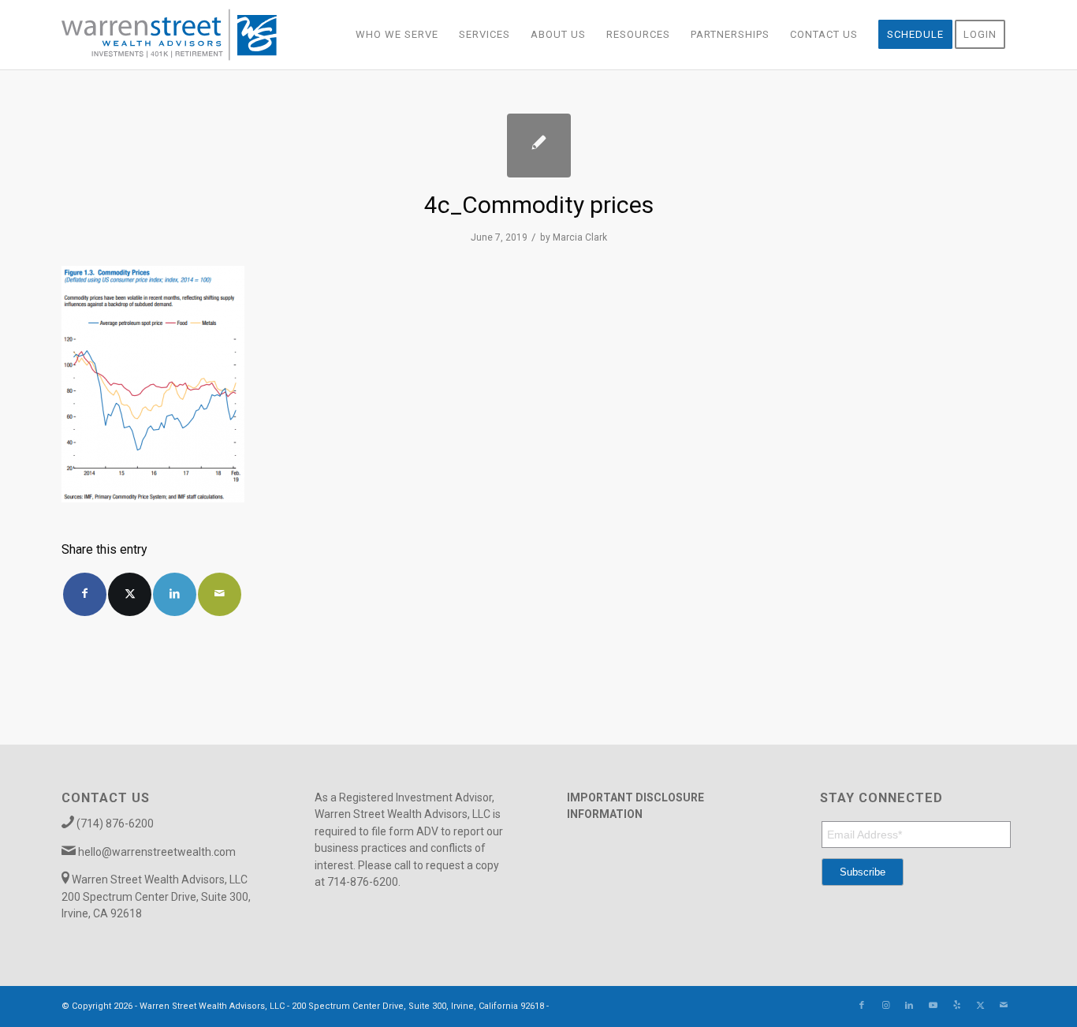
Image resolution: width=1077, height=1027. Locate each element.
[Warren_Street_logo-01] (169, 34)
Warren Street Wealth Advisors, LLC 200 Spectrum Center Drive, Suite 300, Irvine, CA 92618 (156, 896)
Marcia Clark (580, 237)
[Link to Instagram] (885, 1006)
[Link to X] (980, 1006)
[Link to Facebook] (862, 1006)
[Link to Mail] (1004, 1006)
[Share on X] (129, 594)
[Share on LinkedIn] (174, 594)
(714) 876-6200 (115, 823)
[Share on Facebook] (84, 594)
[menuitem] (397, 34)
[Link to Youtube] (933, 1006)
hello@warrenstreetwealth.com (157, 852)
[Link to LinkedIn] (909, 1006)
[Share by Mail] (219, 594)
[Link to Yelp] (956, 1006)
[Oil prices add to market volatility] (539, 145)
